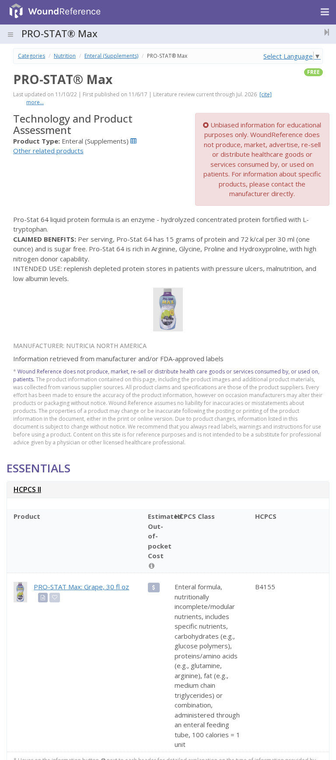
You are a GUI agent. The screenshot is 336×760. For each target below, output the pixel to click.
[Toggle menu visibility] (10, 34)
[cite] (265, 94)
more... (35, 102)
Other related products (48, 150)
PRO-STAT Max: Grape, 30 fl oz (81, 586)
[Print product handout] (43, 597)
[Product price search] (154, 587)
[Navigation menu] (325, 12)
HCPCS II (27, 489)
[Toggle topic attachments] (324, 32)
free (313, 72)
